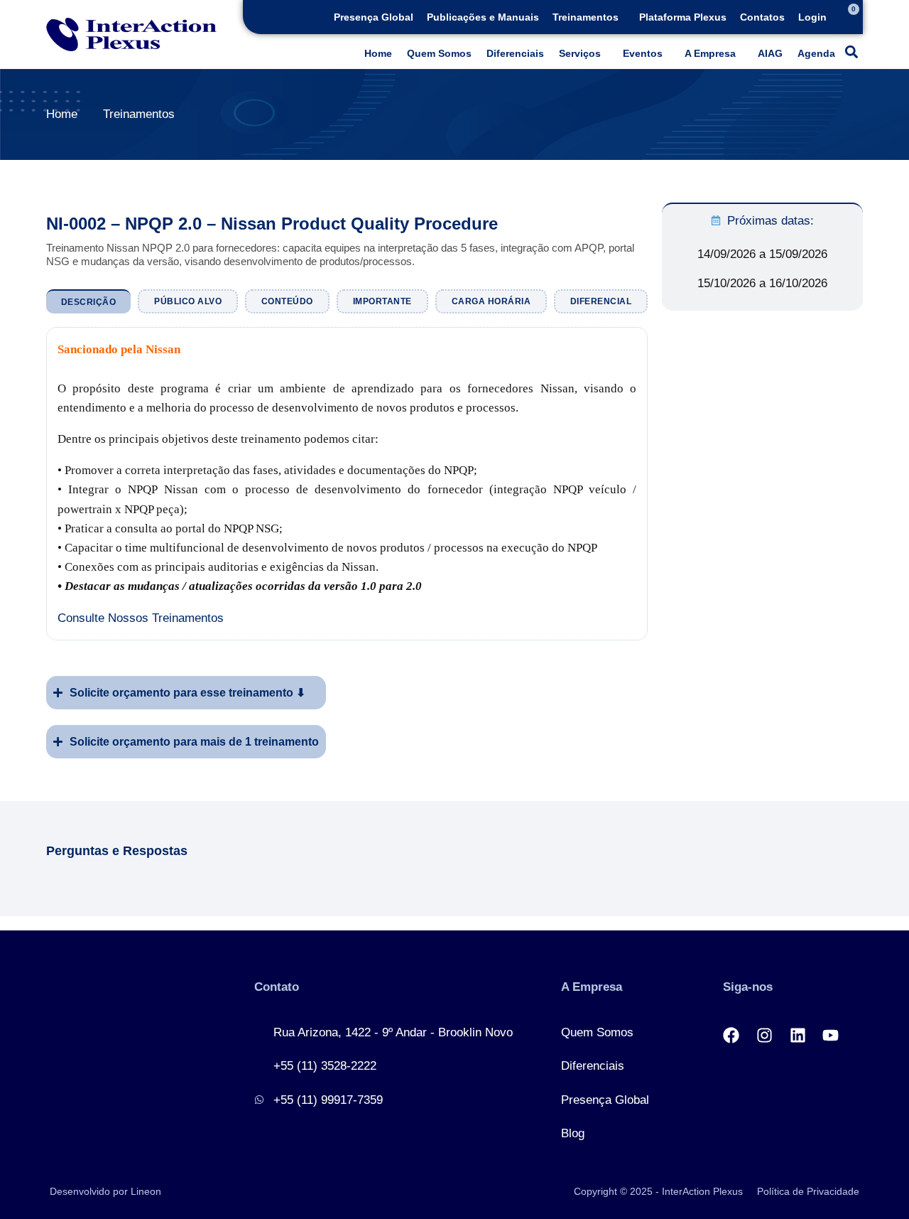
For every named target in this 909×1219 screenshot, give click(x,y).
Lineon (146, 1191)
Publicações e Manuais (483, 17)
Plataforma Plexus (682, 17)
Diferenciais (515, 53)
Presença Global (373, 17)
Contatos (762, 17)
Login (812, 17)
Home (378, 53)
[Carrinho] (847, 17)
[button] (589, 17)
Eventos (643, 53)
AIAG (770, 53)
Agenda (816, 53)
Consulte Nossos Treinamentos (141, 618)
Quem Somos (439, 53)
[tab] (88, 301)
